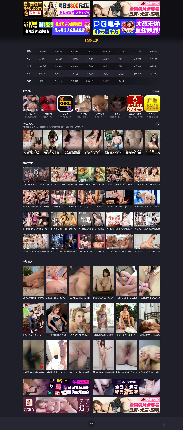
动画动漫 (90, 59)
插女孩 (42, 81)
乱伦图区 (137, 66)
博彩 (29, 51)
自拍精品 (74, 59)
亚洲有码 (106, 59)
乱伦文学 (58, 74)
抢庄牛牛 (153, 51)
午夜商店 (58, 81)
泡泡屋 (121, 81)
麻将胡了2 (106, 51)
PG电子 (43, 51)
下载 (157, 124)
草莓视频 (74, 81)
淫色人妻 (74, 74)
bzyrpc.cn (91, 40)
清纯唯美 (121, 66)
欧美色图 (74, 66)
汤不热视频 (90, 81)
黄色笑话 (137, 74)
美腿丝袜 (106, 66)
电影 (29, 58)
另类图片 (153, 66)
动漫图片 (90, 66)
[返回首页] (163, 425)
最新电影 (28, 162)
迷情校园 (106, 74)
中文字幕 (121, 59)
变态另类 (153, 59)
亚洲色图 (58, 66)
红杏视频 (106, 81)
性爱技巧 (153, 74)
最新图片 (28, 261)
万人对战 (74, 51)
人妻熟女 (137, 59)
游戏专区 (90, 51)
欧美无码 (58, 59)
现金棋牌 (137, 51)
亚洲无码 (42, 59)
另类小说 (121, 74)
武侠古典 (90, 74)
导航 (29, 81)
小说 (29, 73)
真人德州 (58, 51)
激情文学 (42, 74)
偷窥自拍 (42, 66)
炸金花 (121, 51)
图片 (29, 66)
